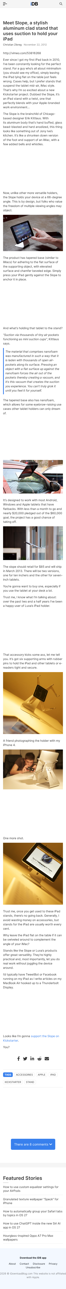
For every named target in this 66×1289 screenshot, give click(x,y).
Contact (24, 1263)
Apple (41, 1074)
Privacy (53, 1263)
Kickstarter (13, 1082)
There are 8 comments (31, 1144)
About (12, 1263)
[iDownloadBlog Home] (34, 4)
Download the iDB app (33, 1257)
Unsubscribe (33, 1267)
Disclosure (39, 1263)
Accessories (24, 1074)
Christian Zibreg (12, 44)
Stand (30, 1082)
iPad (53, 1074)
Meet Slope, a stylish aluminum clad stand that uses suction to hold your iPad (30, 31)
